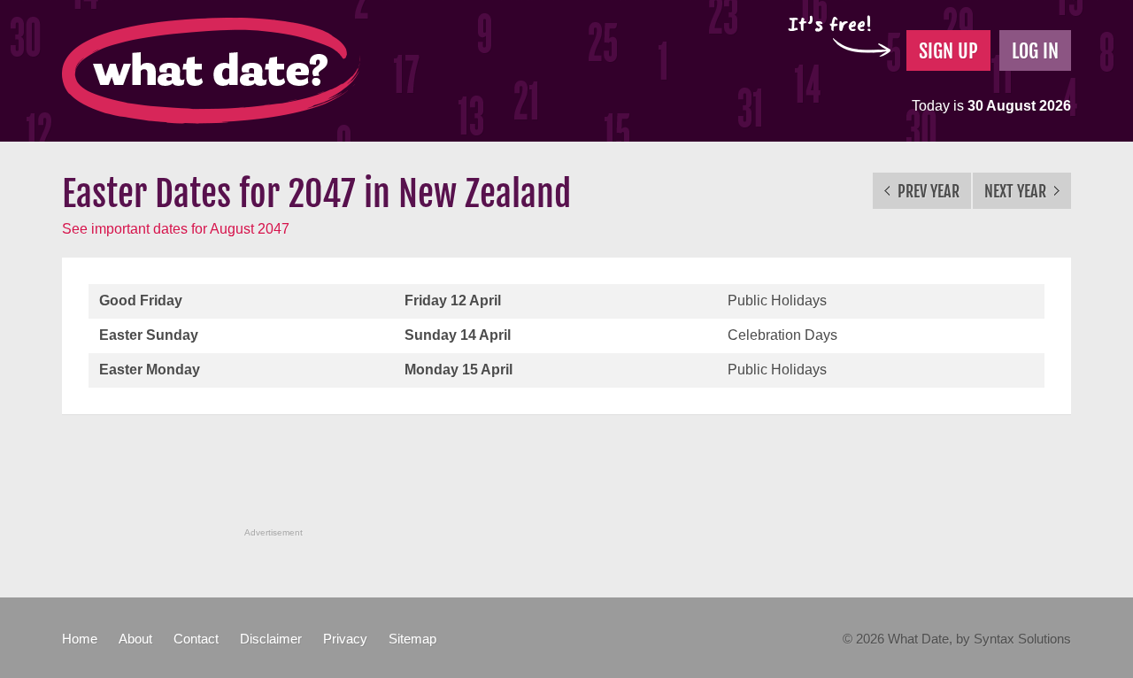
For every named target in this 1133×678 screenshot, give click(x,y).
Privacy (345, 638)
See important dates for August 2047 (175, 228)
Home (79, 638)
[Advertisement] (566, 480)
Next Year (1017, 191)
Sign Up (948, 51)
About (135, 638)
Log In (1035, 51)
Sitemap (412, 638)
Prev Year (927, 191)
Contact (196, 638)
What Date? (211, 71)
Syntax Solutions (1022, 638)
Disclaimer (271, 638)
